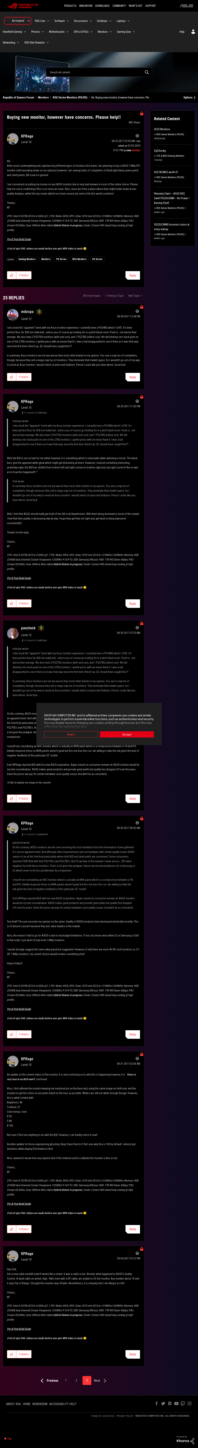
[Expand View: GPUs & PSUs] (91, 31)
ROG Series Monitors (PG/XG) (70, 97)
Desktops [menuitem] (102, 20)
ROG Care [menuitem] (40, 20)
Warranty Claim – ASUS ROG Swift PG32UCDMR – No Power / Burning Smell (171, 198)
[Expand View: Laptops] (129, 21)
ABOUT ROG (13, 1404)
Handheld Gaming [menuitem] (12, 31)
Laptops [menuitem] (121, 20)
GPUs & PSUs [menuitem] (81, 31)
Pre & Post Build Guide (19, 239)
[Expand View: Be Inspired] (29, 20)
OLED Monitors (162, 129)
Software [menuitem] (60, 20)
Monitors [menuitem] (103, 31)
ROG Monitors (79, 259)
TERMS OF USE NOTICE (102, 1416)
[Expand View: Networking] (18, 42)
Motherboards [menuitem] (57, 31)
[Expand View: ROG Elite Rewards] (48, 42)
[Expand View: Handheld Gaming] (25, 31)
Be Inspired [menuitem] (18, 20)
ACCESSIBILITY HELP (62, 1404)
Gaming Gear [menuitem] (124, 31)
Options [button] (188, 97)
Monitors (43, 97)
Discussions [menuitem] (81, 20)
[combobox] (99, 72)
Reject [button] (71, 734)
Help (182, 31)
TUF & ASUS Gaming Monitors (170, 156)
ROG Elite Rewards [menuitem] (35, 42)
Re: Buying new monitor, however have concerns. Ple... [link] (121, 97)
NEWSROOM (39, 1404)
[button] (11, 275)
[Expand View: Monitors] (111, 31)
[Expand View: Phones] (43, 31)
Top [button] (10, 1438)
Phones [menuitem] (35, 31)
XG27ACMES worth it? (166, 172)
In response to (35, 412)
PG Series (61, 259)
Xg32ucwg (160, 150)
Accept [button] (126, 734)
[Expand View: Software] (68, 21)
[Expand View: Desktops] (110, 21)
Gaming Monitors (27, 259)
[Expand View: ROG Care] (48, 21)
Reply (132, 275)
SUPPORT (150, 5)
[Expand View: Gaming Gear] (134, 31)
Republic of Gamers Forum (18, 97)
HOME (26, 1404)
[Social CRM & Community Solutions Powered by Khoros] (185, 1439)
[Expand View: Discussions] (91, 21)
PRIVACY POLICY (124, 1416)
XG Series (97, 259)
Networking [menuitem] (9, 42)
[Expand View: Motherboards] (67, 31)
